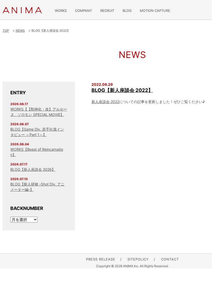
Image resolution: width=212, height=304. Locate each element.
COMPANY (83, 10)
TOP (6, 30)
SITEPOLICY (138, 259)
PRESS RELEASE (100, 259)
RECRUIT (107, 10)
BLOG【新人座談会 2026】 (32, 169)
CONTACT (170, 259)
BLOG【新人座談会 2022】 (122, 90)
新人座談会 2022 (105, 101)
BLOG (127, 10)
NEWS (20, 30)
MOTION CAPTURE (155, 10)
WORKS (61, 10)
